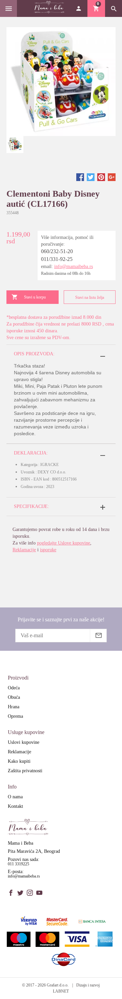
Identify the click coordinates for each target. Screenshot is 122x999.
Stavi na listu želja (89, 297)
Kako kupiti (19, 761)
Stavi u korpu (35, 297)
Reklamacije (24, 549)
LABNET (61, 991)
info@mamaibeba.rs (73, 266)
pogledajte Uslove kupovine (63, 543)
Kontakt (15, 806)
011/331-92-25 (57, 259)
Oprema (15, 716)
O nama (15, 796)
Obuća (14, 697)
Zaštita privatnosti (25, 770)
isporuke (48, 549)
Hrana (13, 706)
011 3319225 (18, 864)
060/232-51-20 (57, 251)
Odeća (14, 687)
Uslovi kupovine (23, 742)
